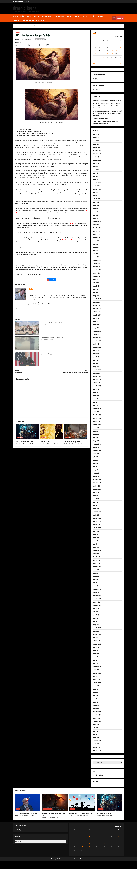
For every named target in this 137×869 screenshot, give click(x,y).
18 (103, 54)
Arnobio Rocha (24, 8)
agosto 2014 (96, 570)
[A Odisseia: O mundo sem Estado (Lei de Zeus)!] (55, 802)
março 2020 (96, 367)
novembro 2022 (97, 270)
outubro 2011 (96, 679)
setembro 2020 (97, 347)
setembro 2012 (97, 644)
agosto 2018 (96, 428)
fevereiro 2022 (97, 299)
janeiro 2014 (96, 592)
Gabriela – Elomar (103, 118)
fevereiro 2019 (97, 408)
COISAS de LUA (40, 20)
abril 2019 (95, 402)
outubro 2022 (96, 273)
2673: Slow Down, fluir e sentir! (25, 441)
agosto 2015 (96, 531)
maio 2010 (95, 731)
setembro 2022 (97, 276)
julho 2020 (96, 354)
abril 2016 (95, 505)
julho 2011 (95, 689)
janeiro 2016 (96, 515)
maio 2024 (95, 212)
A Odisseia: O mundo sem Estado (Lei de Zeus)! (53, 814)
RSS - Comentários (98, 775)
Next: (75, 371)
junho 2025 (96, 170)
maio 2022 (95, 289)
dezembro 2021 (97, 305)
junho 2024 (96, 208)
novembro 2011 (97, 676)
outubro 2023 (96, 234)
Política (85, 16)
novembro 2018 (97, 418)
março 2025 (96, 179)
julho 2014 (95, 573)
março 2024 (96, 218)
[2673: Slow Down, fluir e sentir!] (27, 431)
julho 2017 (95, 457)
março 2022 (96, 296)
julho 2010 (95, 728)
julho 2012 (95, 650)
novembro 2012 (97, 637)
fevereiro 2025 (97, 183)
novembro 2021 (97, 308)
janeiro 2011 (96, 708)
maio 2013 (95, 618)
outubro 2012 (96, 641)
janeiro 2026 (96, 147)
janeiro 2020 (96, 373)
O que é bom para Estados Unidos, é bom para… (54, 353)
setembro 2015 (97, 528)
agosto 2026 (96, 134)
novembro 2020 (97, 341)
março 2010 (96, 737)
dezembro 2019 (97, 376)
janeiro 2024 (96, 225)
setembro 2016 (97, 489)
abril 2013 (95, 621)
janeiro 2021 (96, 334)
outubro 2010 (96, 718)
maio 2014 (95, 579)
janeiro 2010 (96, 744)
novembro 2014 (97, 560)
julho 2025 (96, 167)
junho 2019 (96, 396)
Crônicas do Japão (25, 16)
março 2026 (96, 144)
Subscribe (120, 18)
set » (121, 63)
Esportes (36, 16)
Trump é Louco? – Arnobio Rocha (101, 121)
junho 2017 (96, 460)
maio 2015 (95, 541)
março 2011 (96, 702)
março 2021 (96, 328)
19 (107, 54)
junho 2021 (96, 325)
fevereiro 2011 (96, 705)
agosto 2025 (96, 163)
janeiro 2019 (96, 412)
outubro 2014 (96, 563)
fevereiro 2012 (97, 667)
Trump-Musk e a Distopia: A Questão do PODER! (106, 123)
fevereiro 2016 (97, 512)
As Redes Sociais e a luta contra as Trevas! (110, 100)
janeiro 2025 (96, 186)
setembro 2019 (97, 386)
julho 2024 (96, 205)
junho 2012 (96, 654)
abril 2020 (95, 363)
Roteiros (100, 16)
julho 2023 (96, 244)
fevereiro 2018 (97, 444)
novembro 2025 (97, 154)
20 (112, 54)
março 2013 (96, 625)
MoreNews (74, 859)
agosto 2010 (96, 725)
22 (120, 54)
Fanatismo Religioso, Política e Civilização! (52, 337)
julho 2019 (95, 392)
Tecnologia (17, 20)
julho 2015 (95, 534)
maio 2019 (95, 399)
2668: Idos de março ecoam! (72, 441)
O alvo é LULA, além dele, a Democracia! (26, 813)
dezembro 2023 (97, 228)
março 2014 (96, 586)
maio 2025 (95, 173)
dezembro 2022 (97, 267)
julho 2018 (95, 431)
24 (99, 57)
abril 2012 (95, 660)
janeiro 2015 (96, 554)
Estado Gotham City (46, 16)
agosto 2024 (96, 202)
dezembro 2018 (97, 415)
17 (99, 54)
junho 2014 (96, 576)
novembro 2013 (97, 599)
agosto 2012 (96, 647)
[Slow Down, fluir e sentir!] (109, 802)
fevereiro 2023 (97, 260)
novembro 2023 (97, 231)
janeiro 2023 (96, 263)
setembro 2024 (97, 199)
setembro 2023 (97, 238)
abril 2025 (95, 176)
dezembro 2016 (97, 479)
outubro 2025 (96, 157)
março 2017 (96, 470)
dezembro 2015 (97, 518)
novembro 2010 (97, 715)
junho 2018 (96, 434)
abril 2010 (95, 734)
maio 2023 (95, 250)
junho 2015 (96, 537)
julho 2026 (96, 137)
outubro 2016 (96, 486)
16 (95, 54)
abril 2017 (95, 467)
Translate (106, 765)
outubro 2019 (96, 383)
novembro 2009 (97, 750)
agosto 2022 (96, 279)
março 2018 (96, 441)
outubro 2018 (96, 421)
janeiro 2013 (96, 631)
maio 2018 (95, 438)
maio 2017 (95, 463)
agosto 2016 (96, 492)
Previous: (18, 371)
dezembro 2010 (97, 712)
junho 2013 (96, 615)
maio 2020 (96, 360)
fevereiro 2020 (97, 370)
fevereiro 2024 (97, 221)
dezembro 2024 (97, 189)
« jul (94, 63)
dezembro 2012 (97, 634)
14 (116, 50)
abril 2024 (95, 215)
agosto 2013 (96, 608)
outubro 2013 (96, 602)
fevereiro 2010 (97, 741)
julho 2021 (95, 321)
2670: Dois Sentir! (45, 441)
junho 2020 (96, 357)
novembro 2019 (97, 379)
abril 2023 (95, 254)
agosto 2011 (96, 686)
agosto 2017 (96, 454)
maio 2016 (95, 502)
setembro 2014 (97, 566)
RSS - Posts (96, 772)
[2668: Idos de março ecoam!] (75, 431)
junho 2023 (96, 247)
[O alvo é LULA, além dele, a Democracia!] (27, 802)
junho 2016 (96, 499)
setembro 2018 (97, 425)
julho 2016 (95, 496)
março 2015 (96, 547)
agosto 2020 (96, 350)
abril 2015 (95, 544)
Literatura (69, 16)
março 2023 (96, 257)
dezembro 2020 (97, 337)
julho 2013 (95, 612)
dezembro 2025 (97, 150)
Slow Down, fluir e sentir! (104, 813)
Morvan (95, 100)
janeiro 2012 (96, 670)
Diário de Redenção (28, 20)
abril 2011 (95, 699)
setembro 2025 (97, 160)
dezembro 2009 (97, 747)
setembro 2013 (97, 605)
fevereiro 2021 (97, 331)
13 (112, 50)
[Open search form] (110, 18)
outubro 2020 (96, 344)
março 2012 (96, 663)
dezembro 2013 (97, 596)
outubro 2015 (96, 525)
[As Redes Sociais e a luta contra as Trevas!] (82, 802)
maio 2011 (95, 696)
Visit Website (33, 303)
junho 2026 (96, 141)
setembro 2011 (97, 683)
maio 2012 (95, 657)
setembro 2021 (97, 315)
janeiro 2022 (96, 302)
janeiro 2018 (96, 447)
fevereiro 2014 (97, 589)
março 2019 (96, 405)
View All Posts (46, 303)
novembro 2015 (97, 521)
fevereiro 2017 (97, 473)
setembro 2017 (97, 450)
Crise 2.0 (15, 16)
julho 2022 (96, 283)
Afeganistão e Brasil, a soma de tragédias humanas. (55, 322)
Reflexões (92, 16)
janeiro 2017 (96, 476)
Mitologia (77, 16)
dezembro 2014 (97, 557)
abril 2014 (95, 583)
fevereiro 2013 (97, 628)
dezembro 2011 (97, 673)
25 (103, 57)
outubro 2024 (96, 196)
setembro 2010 (97, 721)
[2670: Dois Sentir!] (51, 431)
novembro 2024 (97, 192)
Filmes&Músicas (59, 16)
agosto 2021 (96, 318)
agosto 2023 (96, 241)
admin (17, 39)
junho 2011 (96, 692)
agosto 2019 (96, 389)
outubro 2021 (96, 312)
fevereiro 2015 (97, 550)
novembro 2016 (97, 483)
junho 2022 (96, 286)
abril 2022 (95, 292)
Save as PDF (52, 279)
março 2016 (96, 508)
